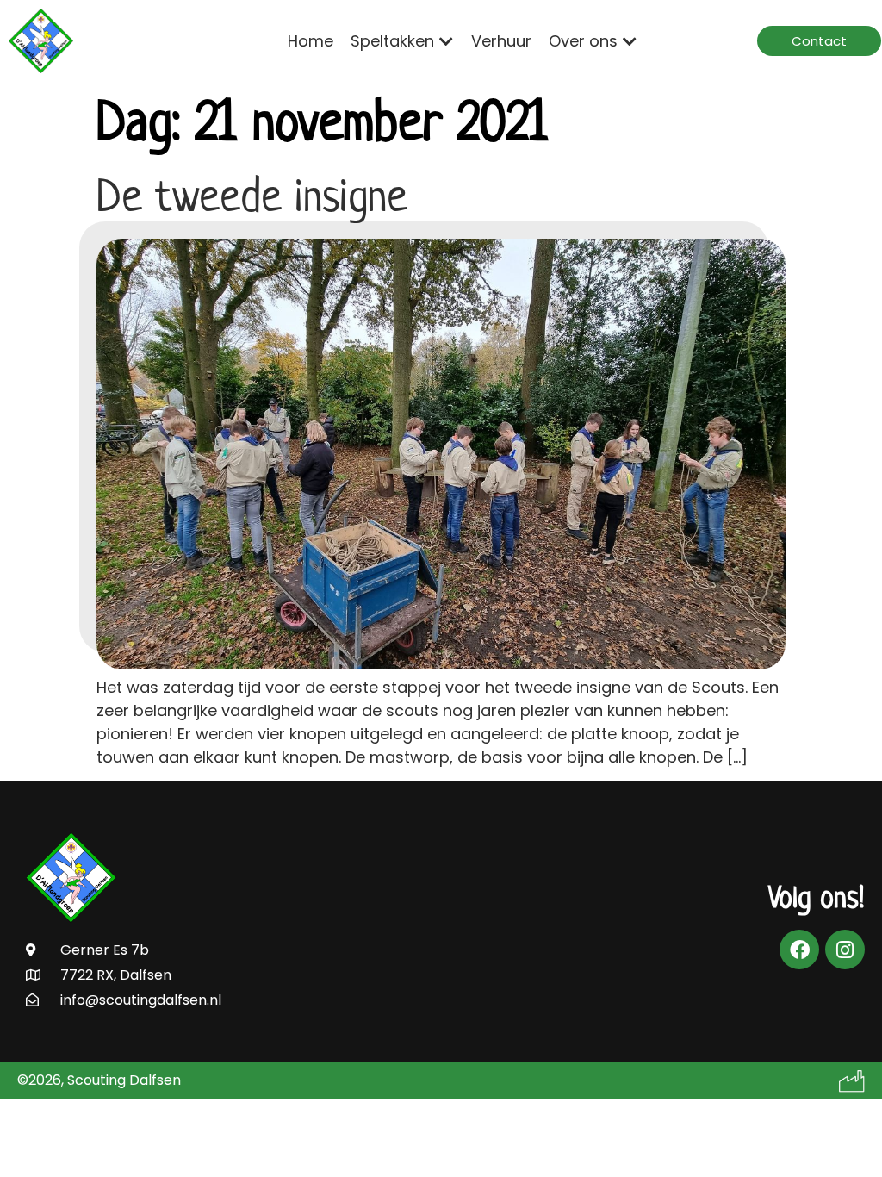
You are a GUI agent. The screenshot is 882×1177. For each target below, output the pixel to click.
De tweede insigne (251, 196)
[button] (402, 41)
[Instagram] (845, 949)
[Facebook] (799, 949)
